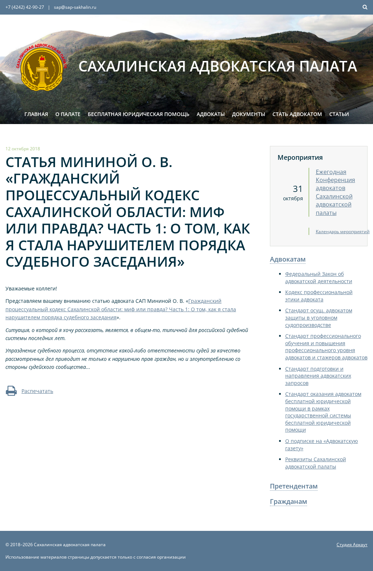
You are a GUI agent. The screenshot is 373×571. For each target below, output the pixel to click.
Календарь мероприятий (343, 231)
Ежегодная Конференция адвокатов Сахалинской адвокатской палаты (335, 192)
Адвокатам (288, 259)
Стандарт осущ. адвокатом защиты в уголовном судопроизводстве (318, 317)
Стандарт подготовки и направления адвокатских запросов (318, 375)
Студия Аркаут (352, 544)
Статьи (339, 114)
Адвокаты (211, 114)
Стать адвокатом (297, 114)
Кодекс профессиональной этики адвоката (319, 296)
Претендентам (294, 486)
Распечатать (37, 390)
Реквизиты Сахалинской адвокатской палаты (315, 463)
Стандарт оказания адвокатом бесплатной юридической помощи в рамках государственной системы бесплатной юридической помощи (323, 411)
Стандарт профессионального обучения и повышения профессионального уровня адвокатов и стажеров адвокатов (326, 346)
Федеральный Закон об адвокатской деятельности (318, 277)
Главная (36, 114)
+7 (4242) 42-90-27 (24, 7)
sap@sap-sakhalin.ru (75, 7)
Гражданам (288, 501)
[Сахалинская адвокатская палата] (41, 67)
